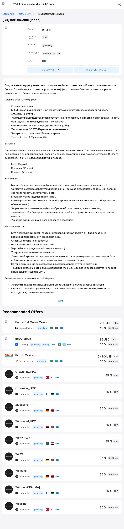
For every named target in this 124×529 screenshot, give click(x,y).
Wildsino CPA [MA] (27, 487)
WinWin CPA (23, 437)
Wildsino (20, 503)
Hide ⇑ (62, 301)
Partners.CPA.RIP (26, 13)
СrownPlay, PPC (25, 371)
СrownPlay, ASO (25, 388)
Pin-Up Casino (24, 355)
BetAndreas (23, 338)
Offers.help (8, 13)
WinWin (20, 454)
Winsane (21, 470)
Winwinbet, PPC (25, 421)
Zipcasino (21, 404)
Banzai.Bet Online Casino (31, 322)
